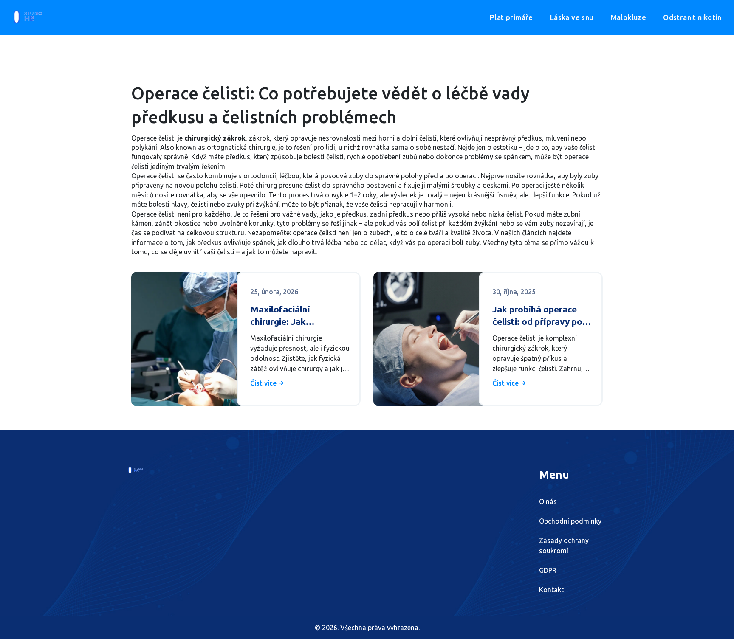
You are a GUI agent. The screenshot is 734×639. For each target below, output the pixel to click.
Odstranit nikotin (692, 17)
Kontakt (551, 590)
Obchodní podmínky (570, 521)
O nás (548, 501)
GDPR (547, 570)
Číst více (264, 383)
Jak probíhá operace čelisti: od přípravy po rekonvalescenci (537, 316)
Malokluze (628, 17)
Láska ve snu (571, 17)
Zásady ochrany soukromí (564, 546)
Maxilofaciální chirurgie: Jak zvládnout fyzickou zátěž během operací (293, 316)
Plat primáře (511, 17)
